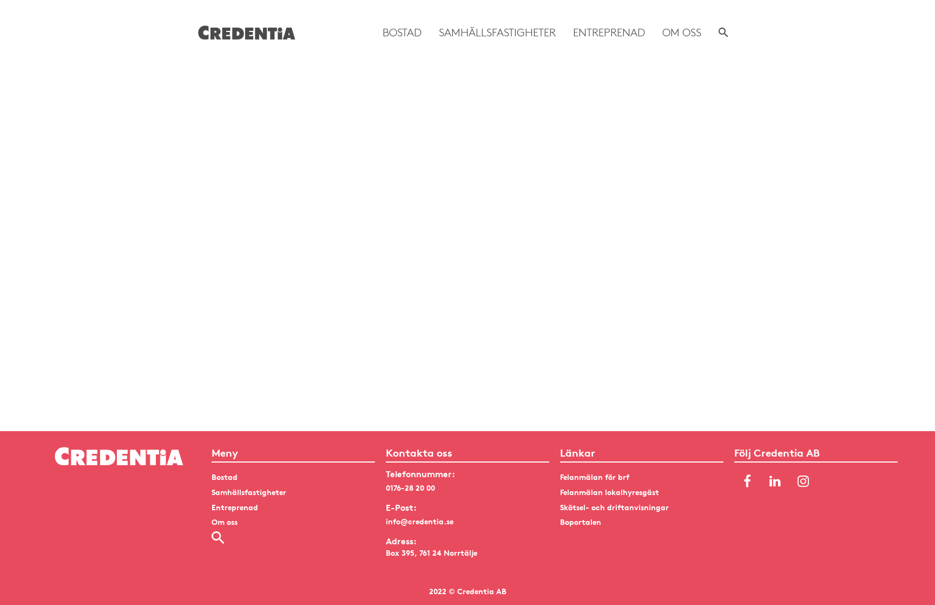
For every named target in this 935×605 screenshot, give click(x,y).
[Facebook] (747, 481)
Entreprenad (609, 32)
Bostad (402, 32)
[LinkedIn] (775, 481)
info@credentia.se (419, 521)
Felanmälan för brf (594, 477)
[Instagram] (804, 481)
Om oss (681, 32)
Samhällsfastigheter (497, 32)
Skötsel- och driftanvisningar (614, 507)
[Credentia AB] (246, 32)
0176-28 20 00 (410, 487)
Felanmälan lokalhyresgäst (609, 492)
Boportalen (580, 521)
